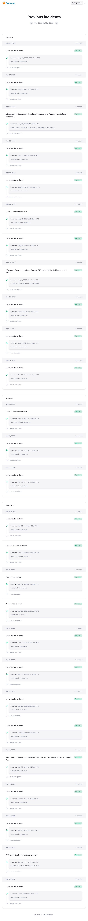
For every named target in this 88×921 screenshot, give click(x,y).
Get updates (76, 3)
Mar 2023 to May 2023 (44, 23)
